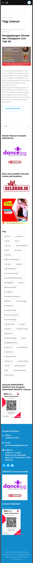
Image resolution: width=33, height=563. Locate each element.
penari (23, 338)
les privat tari (8, 306)
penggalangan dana (10, 342)
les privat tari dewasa (11, 315)
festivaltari (8, 255)
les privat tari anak (10, 310)
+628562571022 (12, 438)
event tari (7, 245)
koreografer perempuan (12, 296)
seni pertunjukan (22, 361)
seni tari (7, 366)
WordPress (24, 557)
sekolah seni (8, 361)
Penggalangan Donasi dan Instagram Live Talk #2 (15, 38)
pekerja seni (8, 333)
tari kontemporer (20, 366)
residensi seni (8, 352)
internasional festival (11, 273)
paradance (7, 329)
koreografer (8, 292)
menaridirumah (9, 324)
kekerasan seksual (10, 287)
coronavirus (19, 236)
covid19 (7, 241)
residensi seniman (10, 356)
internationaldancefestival (13, 278)
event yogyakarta (21, 245)
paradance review (22, 329)
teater (6, 370)
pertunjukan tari (22, 347)
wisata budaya (9, 375)
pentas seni (8, 347)
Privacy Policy (17, 559)
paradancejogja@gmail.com (16, 445)
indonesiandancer (10, 269)
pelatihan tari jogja (10, 338)
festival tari (18, 250)
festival (6, 250)
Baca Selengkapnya (12, 108)
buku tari (7, 236)
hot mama (7, 264)
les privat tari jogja (10, 319)
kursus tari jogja (21, 301)
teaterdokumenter (20, 370)
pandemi (22, 324)
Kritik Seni (7, 301)
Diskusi (17, 241)
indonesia (19, 264)
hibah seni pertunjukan (11, 259)
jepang (21, 282)
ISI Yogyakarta (9, 282)
